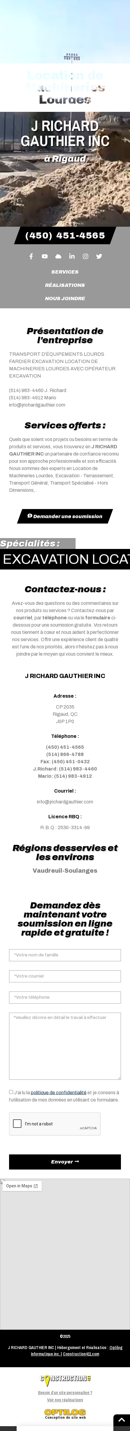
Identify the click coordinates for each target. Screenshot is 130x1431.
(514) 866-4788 (65, 754)
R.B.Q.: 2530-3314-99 (65, 827)
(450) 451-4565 (65, 747)
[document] (65, 1428)
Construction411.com (81, 1354)
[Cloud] (58, 256)
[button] (65, 1428)
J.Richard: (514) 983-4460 (65, 768)
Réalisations (65, 285)
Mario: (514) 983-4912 (65, 776)
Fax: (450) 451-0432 (65, 761)
